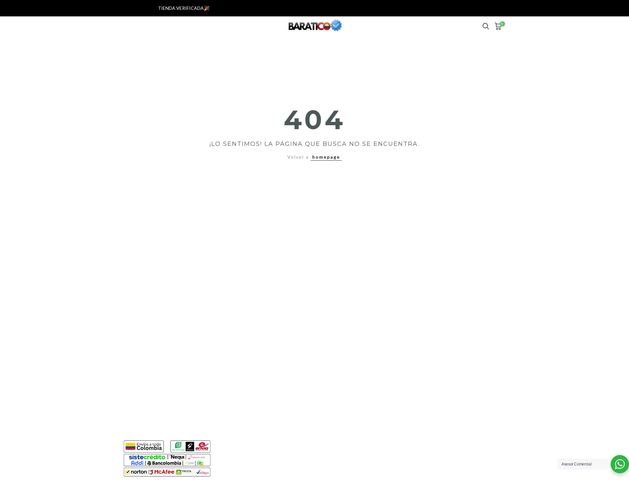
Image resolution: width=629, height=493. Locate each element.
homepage (326, 157)
